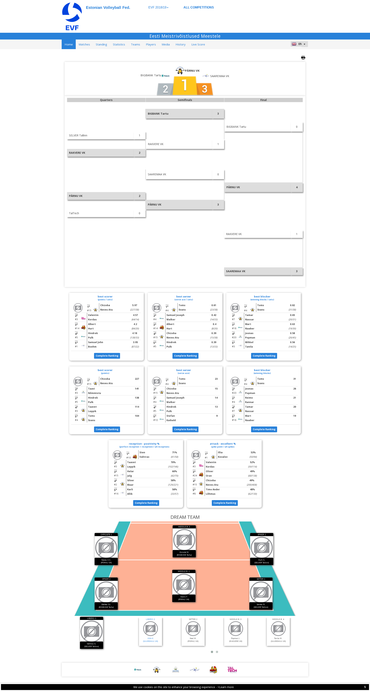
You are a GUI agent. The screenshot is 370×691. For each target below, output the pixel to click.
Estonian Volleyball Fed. (108, 7)
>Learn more (226, 687)
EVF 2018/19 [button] (157, 7)
